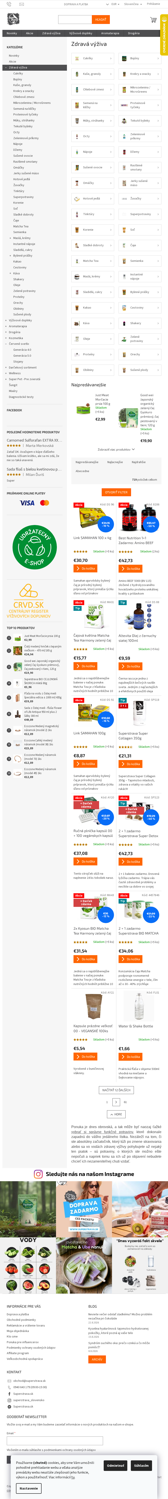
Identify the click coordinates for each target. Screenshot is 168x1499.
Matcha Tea (19, 226)
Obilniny (17, 309)
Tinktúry (17, 191)
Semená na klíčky (23, 109)
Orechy (16, 303)
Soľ (14, 209)
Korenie (17, 203)
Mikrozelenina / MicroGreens (30, 103)
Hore (116, 1114)
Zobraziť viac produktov (112, 449)
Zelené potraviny (23, 291)
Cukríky (16, 73)
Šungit (11, 385)
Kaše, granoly (21, 85)
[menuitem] (10, 33)
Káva (15, 273)
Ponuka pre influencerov (21, 1340)
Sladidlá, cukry (21, 250)
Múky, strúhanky (22, 120)
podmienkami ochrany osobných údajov (68, 1448)
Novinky (12, 56)
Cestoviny (18, 267)
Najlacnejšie (113, 462)
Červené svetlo (17, 344)
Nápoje (16, 144)
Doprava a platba (74, 4)
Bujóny (16, 79)
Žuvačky (17, 185)
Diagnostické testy (19, 397)
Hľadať (99, 19)
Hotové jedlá (20, 179)
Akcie (10, 61)
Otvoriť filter (114, 492)
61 (123, 1102)
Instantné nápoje (22, 244)
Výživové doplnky (18, 320)
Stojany (16, 361)
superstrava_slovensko (27, 1398)
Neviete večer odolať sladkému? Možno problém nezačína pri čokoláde (119, 1314)
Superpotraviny (22, 197)
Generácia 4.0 (20, 350)
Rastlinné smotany (24, 162)
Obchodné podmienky (19, 1318)
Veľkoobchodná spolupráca (23, 1357)
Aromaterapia (16, 326)
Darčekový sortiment (21, 367)
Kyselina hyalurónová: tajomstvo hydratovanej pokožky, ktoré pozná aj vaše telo (117, 1329)
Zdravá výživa (16, 67)
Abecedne (81, 471)
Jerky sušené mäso (24, 173)
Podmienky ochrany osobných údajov (29, 1345)
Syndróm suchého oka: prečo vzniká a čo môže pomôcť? (117, 1343)
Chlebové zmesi (22, 97)
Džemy (16, 150)
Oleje (15, 285)
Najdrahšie (137, 462)
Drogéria (13, 332)
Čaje (14, 220)
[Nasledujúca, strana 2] (115, 1102)
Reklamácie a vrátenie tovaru (24, 1323)
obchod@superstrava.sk (28, 1379)
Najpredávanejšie (85, 462)
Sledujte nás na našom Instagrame (88, 1173)
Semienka (18, 232)
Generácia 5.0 (20, 356)
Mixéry (11, 391)
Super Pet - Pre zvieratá (22, 379)
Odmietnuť (113, 1465)
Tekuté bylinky (21, 126)
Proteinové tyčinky (24, 114)
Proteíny (17, 297)
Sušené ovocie (21, 156)
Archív (95, 1357)
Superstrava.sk (22, 1391)
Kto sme (10, 1334)
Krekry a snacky (22, 91)
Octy (15, 132)
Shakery (17, 279)
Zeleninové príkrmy (24, 138)
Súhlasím (140, 1465)
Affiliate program (16, 1351)
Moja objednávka (16, 1329)
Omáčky (17, 167)
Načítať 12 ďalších (115, 1090)
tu (71, 1477)
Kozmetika (14, 338)
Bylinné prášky (21, 255)
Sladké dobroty (22, 214)
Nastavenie (27, 1488)
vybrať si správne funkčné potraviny (100, 1132)
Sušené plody (21, 314)
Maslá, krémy (20, 238)
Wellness (13, 373)
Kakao (16, 261)
